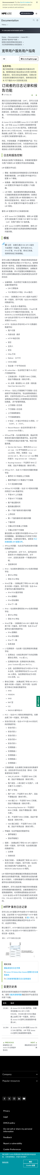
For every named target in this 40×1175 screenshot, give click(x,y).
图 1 (28, 917)
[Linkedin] (19, 1099)
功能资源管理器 (15, 995)
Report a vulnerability (12, 1144)
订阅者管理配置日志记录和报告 (18, 979)
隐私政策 (5, 1162)
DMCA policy (9, 1123)
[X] (9, 1099)
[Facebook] (4, 1099)
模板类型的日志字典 (12, 968)
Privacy (6, 1111)
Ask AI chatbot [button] (25, 2)
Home (4, 37)
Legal (5, 1117)
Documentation (10, 20)
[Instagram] (14, 1099)
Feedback (7, 1138)
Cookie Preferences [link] (12, 1150)
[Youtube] (24, 1099)
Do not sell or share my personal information (17, 1130)
